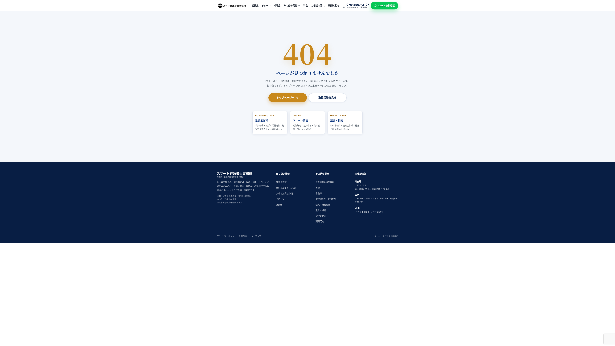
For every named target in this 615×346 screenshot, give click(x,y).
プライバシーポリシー (226, 236)
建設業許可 (281, 182)
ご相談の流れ (317, 5)
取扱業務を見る (327, 97)
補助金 (277, 5)
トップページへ (285, 97)
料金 (305, 5)
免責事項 (243, 236)
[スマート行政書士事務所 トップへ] (232, 5)
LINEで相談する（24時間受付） (370, 211)
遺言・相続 (321, 210)
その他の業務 (290, 5)
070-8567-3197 (362, 198)
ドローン (266, 5)
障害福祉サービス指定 (326, 199)
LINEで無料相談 (386, 5)
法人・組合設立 (323, 204)
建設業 (255, 5)
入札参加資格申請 (284, 193)
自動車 (319, 193)
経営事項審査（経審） (286, 188)
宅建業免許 (321, 216)
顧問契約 (320, 221)
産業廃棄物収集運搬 (325, 182)
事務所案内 (333, 5)
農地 (318, 188)
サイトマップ (255, 236)
